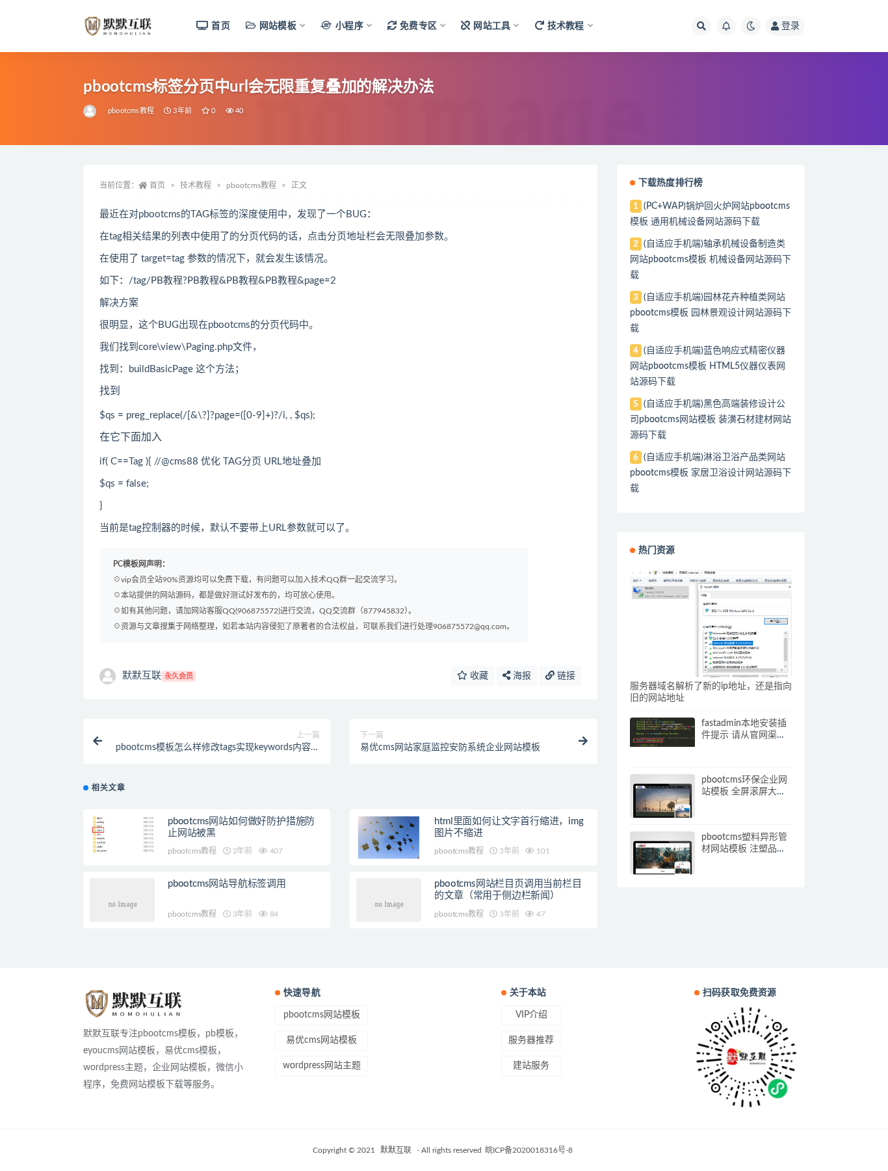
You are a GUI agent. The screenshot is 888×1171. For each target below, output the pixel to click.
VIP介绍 (531, 1014)
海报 (520, 675)
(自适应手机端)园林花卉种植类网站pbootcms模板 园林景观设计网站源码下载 (710, 313)
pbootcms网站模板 (321, 1014)
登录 (790, 26)
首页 (220, 26)
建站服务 (531, 1065)
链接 (565, 675)
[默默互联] (90, 111)
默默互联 (157, 675)
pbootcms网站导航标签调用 (227, 884)
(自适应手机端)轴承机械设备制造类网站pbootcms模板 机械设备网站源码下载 (710, 259)
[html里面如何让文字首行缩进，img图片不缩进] (388, 838)
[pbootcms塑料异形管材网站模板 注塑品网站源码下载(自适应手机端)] (662, 863)
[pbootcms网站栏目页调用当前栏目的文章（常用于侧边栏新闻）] (388, 902)
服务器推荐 (531, 1040)
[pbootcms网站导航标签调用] (122, 902)
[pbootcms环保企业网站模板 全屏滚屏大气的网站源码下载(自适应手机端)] (662, 806)
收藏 (477, 675)
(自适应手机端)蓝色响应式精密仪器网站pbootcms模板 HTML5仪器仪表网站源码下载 (707, 366)
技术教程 (195, 185)
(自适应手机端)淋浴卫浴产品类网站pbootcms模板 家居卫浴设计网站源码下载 (710, 473)
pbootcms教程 (131, 110)
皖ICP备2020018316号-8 (529, 1150)
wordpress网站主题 (322, 1065)
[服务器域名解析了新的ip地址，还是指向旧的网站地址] (711, 624)
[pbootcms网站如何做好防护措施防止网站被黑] (122, 834)
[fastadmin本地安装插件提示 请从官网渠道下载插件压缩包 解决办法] (662, 732)
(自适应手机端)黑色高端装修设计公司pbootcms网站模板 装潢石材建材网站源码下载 (710, 419)
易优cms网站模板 (321, 1040)
